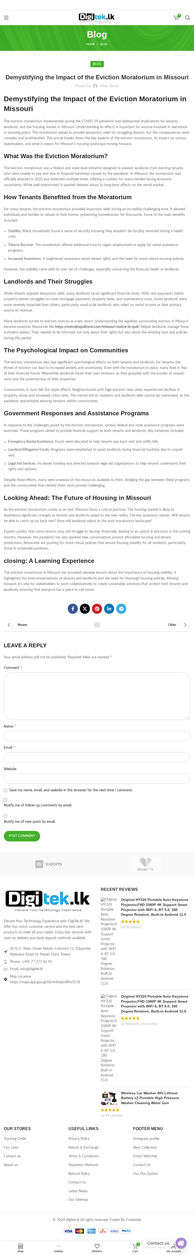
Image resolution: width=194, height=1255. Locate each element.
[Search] (188, 18)
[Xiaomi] (48, 864)
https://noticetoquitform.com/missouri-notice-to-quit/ (97, 327)
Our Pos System (145, 1174)
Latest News (78, 1191)
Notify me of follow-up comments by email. (38, 805)
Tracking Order (15, 1139)
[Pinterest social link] (97, 609)
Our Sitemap (78, 1200)
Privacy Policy (79, 1139)
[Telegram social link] (121, 609)
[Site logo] (97, 17)
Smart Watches (145, 1156)
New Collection (145, 1147)
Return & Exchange (83, 1147)
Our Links (11, 1147)
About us (11, 1165)
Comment (13, 668)
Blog (104, 44)
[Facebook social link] (73, 609)
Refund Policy (79, 1174)
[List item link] (48, 962)
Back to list (97, 625)
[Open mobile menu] (6, 18)
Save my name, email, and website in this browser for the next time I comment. (71, 790)
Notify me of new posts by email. (30, 822)
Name (10, 726)
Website (10, 769)
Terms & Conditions (83, 1156)
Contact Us (77, 1182)
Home (90, 44)
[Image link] (48, 900)
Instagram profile (146, 1139)
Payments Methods (83, 1165)
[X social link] (85, 609)
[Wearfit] (145, 864)
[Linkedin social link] (109, 609)
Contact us (12, 1156)
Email (9, 747)
